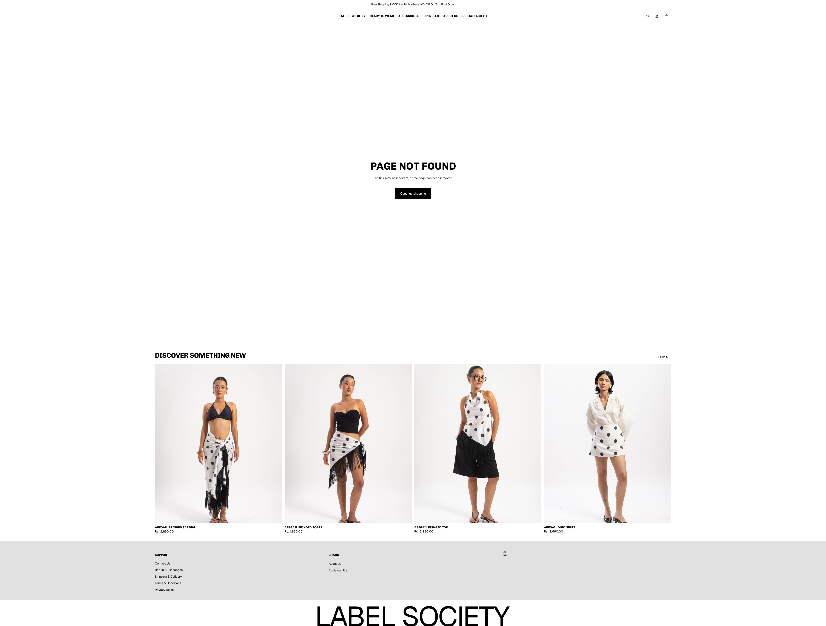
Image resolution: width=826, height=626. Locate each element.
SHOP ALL (664, 357)
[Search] (648, 16)
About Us (335, 564)
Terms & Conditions (168, 583)
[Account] (657, 16)
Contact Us (162, 563)
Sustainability (338, 570)
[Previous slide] (161, 444)
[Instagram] (505, 553)
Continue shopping (413, 193)
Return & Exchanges (169, 570)
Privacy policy (165, 590)
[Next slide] (275, 444)
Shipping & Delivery (168, 576)
